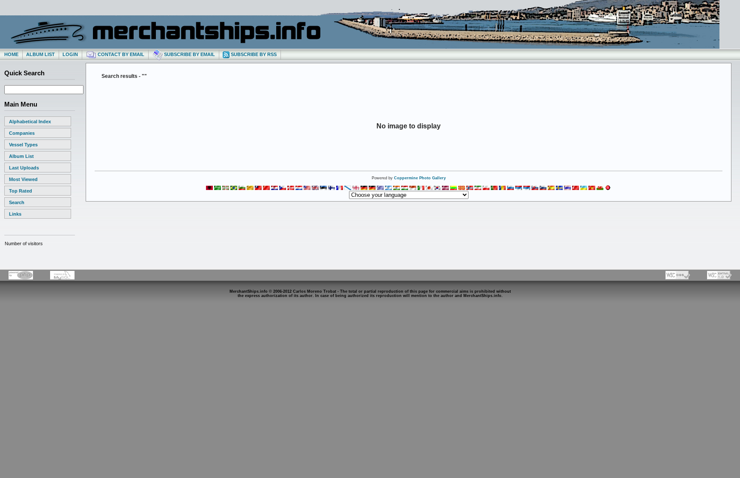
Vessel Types (23, 144)
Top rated (20, 190)
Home (11, 54)
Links (15, 214)
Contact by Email (120, 54)
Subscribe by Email (189, 54)
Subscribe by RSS (253, 54)
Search (16, 202)
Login (70, 54)
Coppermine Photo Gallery (420, 178)
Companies (22, 133)
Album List (40, 54)
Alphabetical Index (30, 121)
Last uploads (24, 167)
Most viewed (23, 179)
